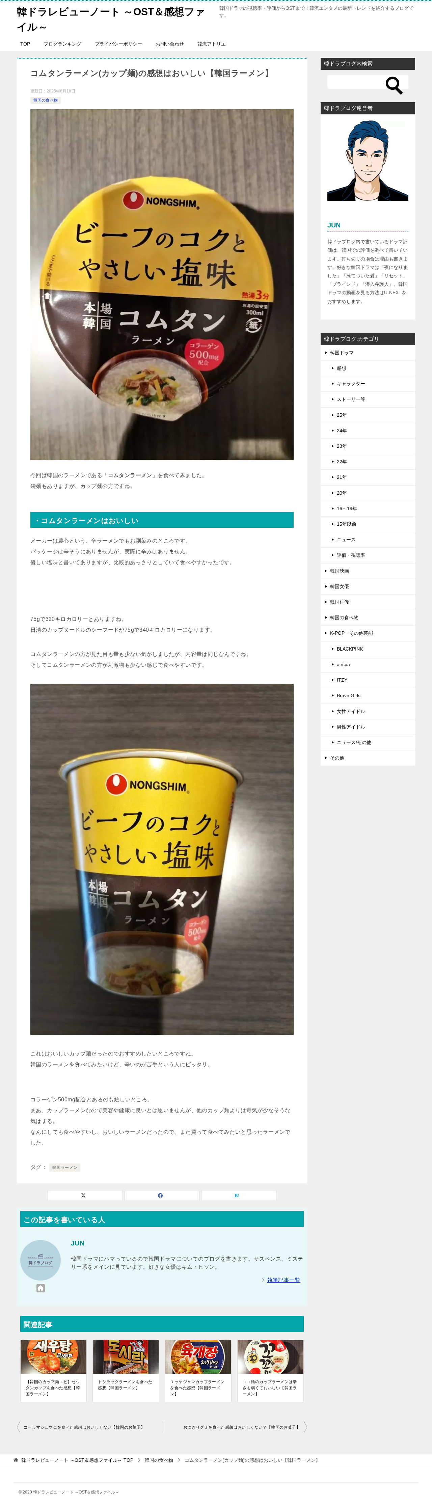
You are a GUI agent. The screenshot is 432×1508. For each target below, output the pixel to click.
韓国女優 (339, 586)
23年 (342, 446)
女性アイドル (351, 711)
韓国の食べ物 (45, 100)
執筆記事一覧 (283, 1280)
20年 (342, 493)
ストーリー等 (351, 399)
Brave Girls (348, 695)
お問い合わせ (170, 44)
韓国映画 (339, 571)
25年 (342, 415)
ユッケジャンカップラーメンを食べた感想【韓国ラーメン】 (197, 1387)
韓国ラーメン (64, 1167)
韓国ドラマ (342, 352)
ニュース (346, 539)
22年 (342, 461)
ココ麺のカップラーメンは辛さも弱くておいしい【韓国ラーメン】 (270, 1387)
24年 (342, 430)
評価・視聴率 (351, 555)
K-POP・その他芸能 (351, 633)
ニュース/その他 (354, 742)
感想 (341, 368)
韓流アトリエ (211, 44)
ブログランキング (62, 44)
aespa (343, 664)
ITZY (342, 680)
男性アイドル (351, 727)
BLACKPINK (350, 649)
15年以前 (346, 524)
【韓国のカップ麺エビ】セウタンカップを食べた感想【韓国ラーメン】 (53, 1387)
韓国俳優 (339, 602)
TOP (25, 44)
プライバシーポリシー (118, 44)
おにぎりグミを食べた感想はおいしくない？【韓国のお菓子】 (241, 1427)
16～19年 (347, 508)
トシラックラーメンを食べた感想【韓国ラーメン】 (125, 1384)
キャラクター (351, 383)
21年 (342, 477)
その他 (337, 758)
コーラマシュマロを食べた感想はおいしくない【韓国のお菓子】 (84, 1427)
